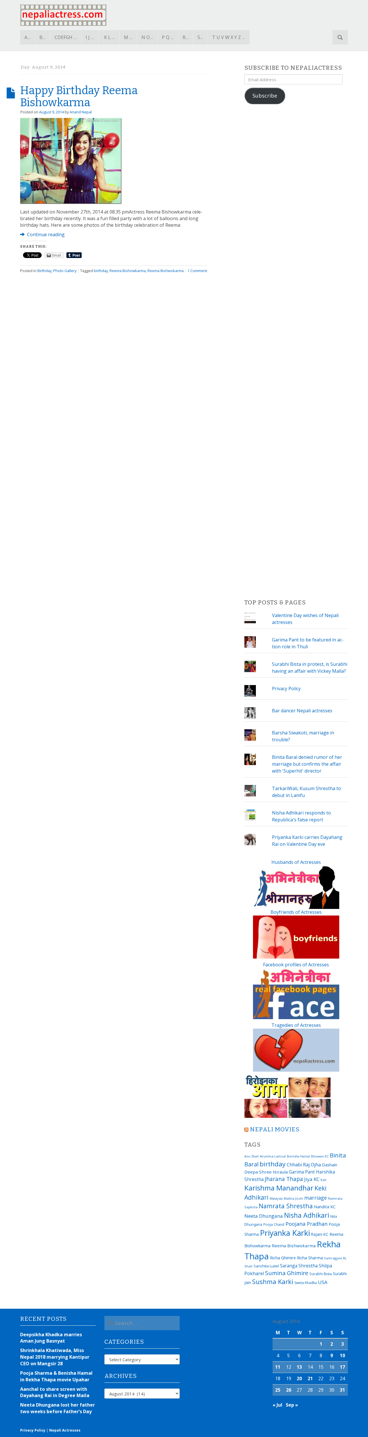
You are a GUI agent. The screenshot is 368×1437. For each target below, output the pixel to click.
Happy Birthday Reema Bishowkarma (79, 96)
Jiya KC (311, 1179)
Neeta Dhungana (263, 1216)
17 (342, 1367)
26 (288, 1390)
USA (322, 1282)
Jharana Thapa (284, 1179)
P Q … (168, 37)
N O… (147, 37)
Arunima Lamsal (273, 1156)
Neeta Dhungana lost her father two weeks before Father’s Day (57, 1408)
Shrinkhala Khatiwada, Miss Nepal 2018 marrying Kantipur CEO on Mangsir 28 (54, 1357)
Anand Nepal (81, 112)
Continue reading (45, 234)
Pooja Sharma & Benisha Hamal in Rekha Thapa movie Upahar (56, 1376)
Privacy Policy (286, 688)
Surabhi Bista (320, 1273)
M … (128, 37)
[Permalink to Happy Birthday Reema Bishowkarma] (71, 160)
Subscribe (264, 95)
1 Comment (197, 270)
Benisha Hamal (298, 1156)
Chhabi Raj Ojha (304, 1164)
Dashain (329, 1165)
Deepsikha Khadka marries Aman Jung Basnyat (51, 1337)
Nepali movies (275, 1129)
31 (342, 1390)
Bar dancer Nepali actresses (302, 710)
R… (186, 37)
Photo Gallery (64, 270)
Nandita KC (325, 1206)
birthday (101, 270)
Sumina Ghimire (286, 1273)
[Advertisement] (296, 352)
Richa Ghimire (283, 1257)
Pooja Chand (273, 1224)
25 (277, 1390)
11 (277, 1367)
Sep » (292, 1405)
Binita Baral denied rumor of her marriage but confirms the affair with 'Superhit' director (307, 764)
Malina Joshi (293, 1198)
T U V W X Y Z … (228, 37)
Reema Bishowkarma (128, 270)
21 (310, 1378)
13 (299, 1367)
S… (200, 37)
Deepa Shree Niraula (266, 1172)
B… (42, 37)
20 (299, 1378)
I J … (90, 37)
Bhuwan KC (320, 1156)
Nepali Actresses (64, 1430)
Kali (323, 1180)
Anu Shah (251, 1156)
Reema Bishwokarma (165, 270)
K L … (109, 37)
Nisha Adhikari (306, 1215)
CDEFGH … (66, 37)
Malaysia (276, 1198)
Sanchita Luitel (266, 1266)
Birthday (44, 270)
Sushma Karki (272, 1281)
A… (27, 37)
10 (342, 1355)
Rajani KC (319, 1234)
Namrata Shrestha (286, 1206)
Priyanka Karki (285, 1232)
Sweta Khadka (305, 1282)
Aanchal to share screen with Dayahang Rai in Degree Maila (54, 1392)
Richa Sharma (310, 1257)
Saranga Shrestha (299, 1266)
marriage (315, 1197)
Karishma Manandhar (278, 1187)
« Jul (277, 1405)
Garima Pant (302, 1172)
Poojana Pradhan (306, 1223)
